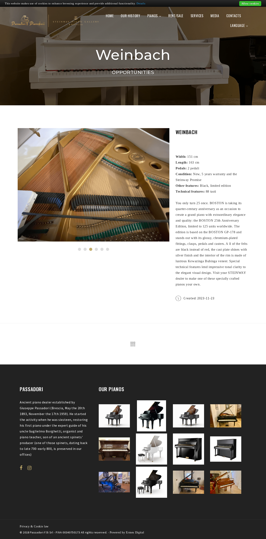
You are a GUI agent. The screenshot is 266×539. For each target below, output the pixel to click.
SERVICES (197, 15)
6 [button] (107, 249)
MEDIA (215, 15)
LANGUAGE (237, 25)
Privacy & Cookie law (34, 526)
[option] (93, 185)
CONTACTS (233, 15)
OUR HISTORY (130, 15)
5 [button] (101, 249)
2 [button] (85, 249)
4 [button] (96, 249)
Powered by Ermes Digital (127, 532)
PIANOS (152, 15)
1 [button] (79, 249)
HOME (110, 15)
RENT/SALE (175, 15)
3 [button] (90, 249)
